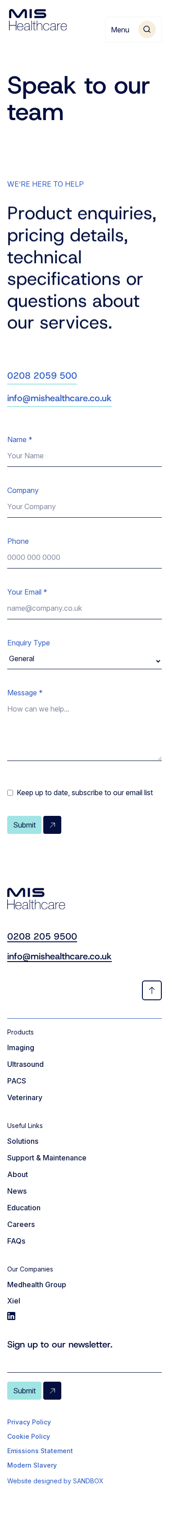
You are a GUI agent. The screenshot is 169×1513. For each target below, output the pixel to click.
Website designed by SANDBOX (55, 1481)
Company (23, 490)
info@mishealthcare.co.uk (59, 398)
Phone (18, 541)
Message (25, 692)
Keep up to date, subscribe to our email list (85, 792)
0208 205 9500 (42, 936)
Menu (120, 29)
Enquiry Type (28, 642)
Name (19, 439)
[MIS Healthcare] (38, 20)
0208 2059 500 (42, 375)
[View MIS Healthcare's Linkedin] (84, 1316)
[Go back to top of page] (152, 990)
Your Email (27, 591)
